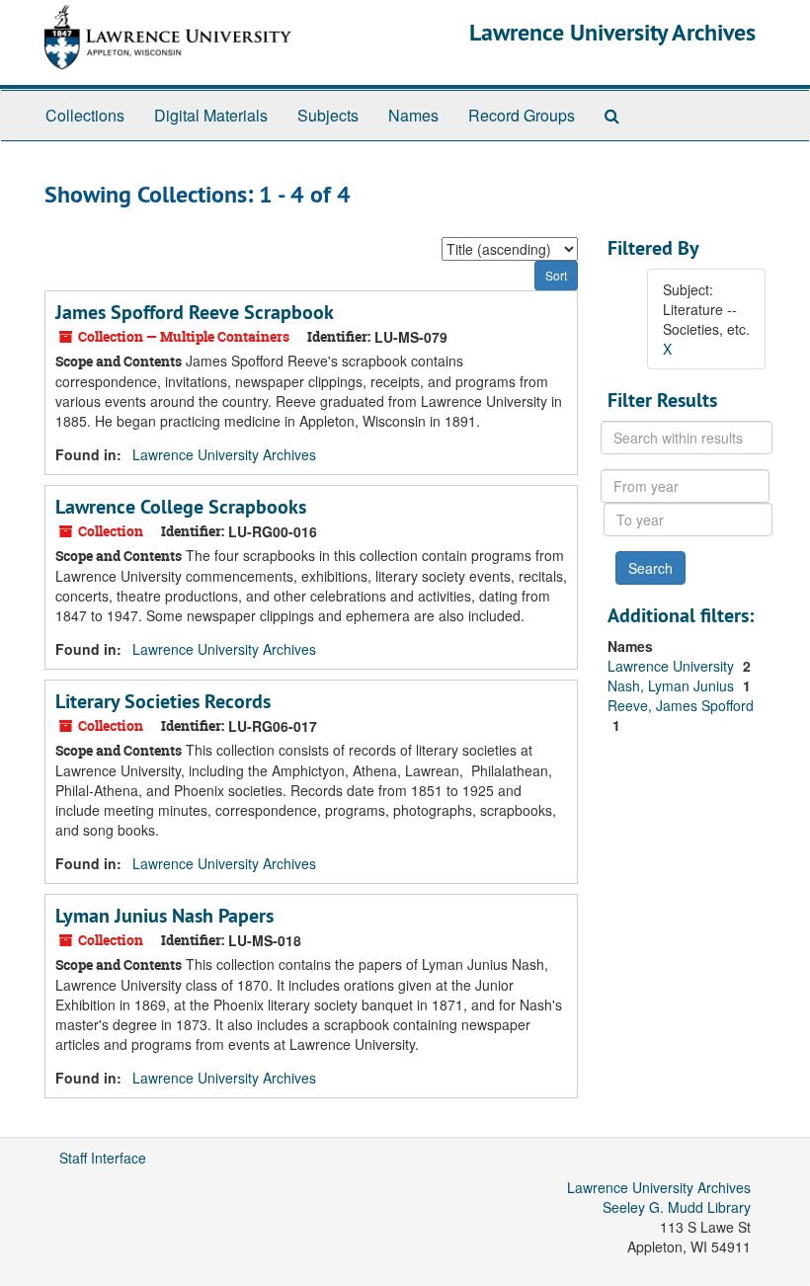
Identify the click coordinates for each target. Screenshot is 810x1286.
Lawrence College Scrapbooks (180, 507)
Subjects (328, 115)
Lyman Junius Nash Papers (164, 915)
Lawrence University (673, 666)
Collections (84, 115)
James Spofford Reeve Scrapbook (194, 312)
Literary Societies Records (163, 701)
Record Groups (521, 115)
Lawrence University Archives (612, 32)
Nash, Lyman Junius (673, 685)
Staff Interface (102, 1157)
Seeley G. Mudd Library (677, 1207)
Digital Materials (211, 115)
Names (413, 115)
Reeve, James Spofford (681, 705)
